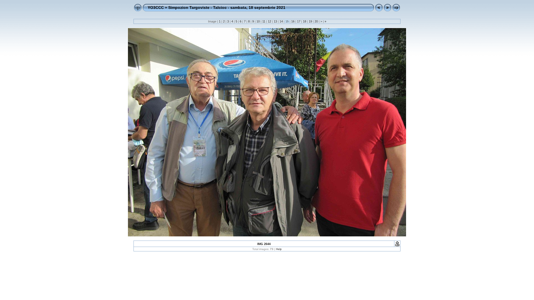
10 (258, 21)
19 (310, 21)
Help (279, 249)
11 (263, 21)
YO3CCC (156, 7)
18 (304, 21)
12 (269, 21)
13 (275, 21)
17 (298, 21)
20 (316, 21)
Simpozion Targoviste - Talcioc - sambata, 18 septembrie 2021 (226, 7)
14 (281, 21)
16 (292, 21)
